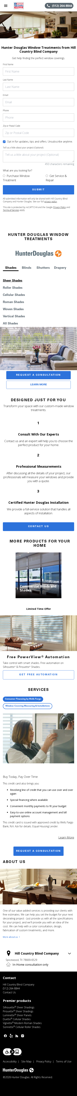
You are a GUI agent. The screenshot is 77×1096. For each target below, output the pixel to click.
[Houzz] (16, 1035)
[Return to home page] (22, 5)
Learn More (38, 385)
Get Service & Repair (56, 178)
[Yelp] (11, 1035)
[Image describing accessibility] (12, 1051)
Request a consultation (38, 851)
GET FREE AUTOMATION (38, 675)
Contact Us (38, 526)
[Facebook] (5, 1035)
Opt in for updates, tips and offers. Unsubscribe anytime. (40, 141)
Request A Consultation (38, 375)
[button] (6, 6)
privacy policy (50, 201)
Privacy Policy (59, 207)
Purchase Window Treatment (16, 178)
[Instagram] (22, 1035)
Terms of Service (11, 210)
